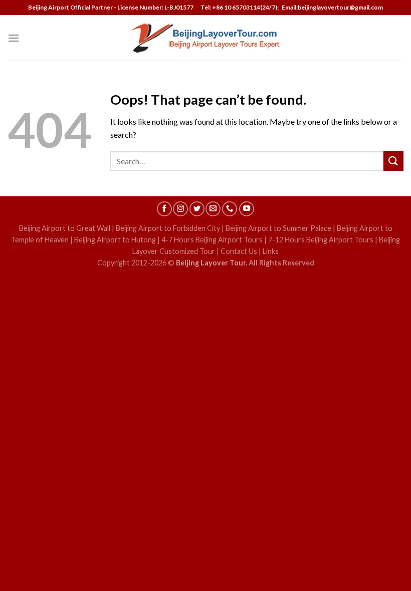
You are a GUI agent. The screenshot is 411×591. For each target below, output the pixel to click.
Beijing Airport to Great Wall (64, 228)
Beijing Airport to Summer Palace (278, 228)
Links (271, 251)
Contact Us (239, 251)
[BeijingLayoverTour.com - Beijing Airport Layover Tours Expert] (205, 38)
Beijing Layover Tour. (211, 262)
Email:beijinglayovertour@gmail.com (331, 7)
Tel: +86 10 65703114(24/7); (239, 7)
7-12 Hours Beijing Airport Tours (320, 239)
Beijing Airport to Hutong (115, 239)
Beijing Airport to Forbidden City (168, 228)
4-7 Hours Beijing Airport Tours (212, 239)
